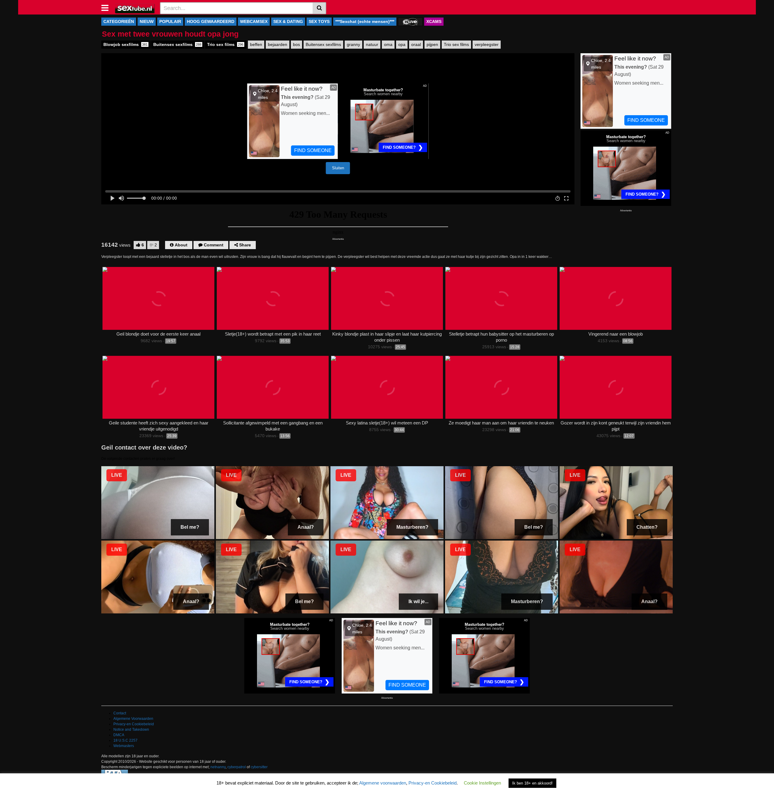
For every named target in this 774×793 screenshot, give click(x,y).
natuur (372, 44)
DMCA (118, 735)
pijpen (432, 44)
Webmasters (123, 746)
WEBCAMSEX (254, 21)
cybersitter (259, 767)
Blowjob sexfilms (125, 44)
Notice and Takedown (131, 729)
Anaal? (306, 527)
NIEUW (147, 21)
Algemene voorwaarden (382, 782)
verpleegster (487, 44)
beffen (256, 44)
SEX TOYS (319, 21)
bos (296, 44)
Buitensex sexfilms (177, 44)
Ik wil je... (418, 601)
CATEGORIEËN (118, 21)
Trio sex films (225, 44)
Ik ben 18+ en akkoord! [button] (532, 783)
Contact (119, 713)
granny (353, 44)
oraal (416, 44)
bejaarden (277, 44)
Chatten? (647, 527)
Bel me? (189, 527)
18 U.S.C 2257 (125, 740)
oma (388, 44)
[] (319, 8)
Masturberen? (412, 527)
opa (401, 44)
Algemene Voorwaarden (133, 719)
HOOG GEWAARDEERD (210, 21)
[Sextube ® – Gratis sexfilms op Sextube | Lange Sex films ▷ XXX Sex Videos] (135, 8)
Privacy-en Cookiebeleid (133, 724)
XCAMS (433, 21)
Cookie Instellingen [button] (482, 782)
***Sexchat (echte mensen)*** (364, 21)
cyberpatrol (236, 767)
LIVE (116, 475)
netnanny (218, 767)
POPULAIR (170, 21)
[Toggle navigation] (107, 7)
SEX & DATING (288, 21)
